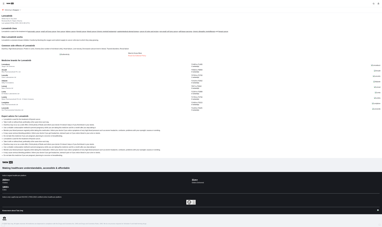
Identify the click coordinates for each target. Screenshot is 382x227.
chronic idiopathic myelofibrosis (204, 31)
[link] (10, 3)
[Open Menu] (4, 4)
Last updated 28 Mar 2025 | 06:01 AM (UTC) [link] (16, 23)
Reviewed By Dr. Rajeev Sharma (12, 21)
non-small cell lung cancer (168, 31)
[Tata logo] (4, 220)
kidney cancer (71, 31)
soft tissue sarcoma (185, 31)
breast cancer (223, 31)
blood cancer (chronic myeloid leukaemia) (101, 31)
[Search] (373, 4)
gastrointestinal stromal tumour (128, 31)
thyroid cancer (81, 31)
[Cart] (378, 4)
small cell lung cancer (48, 31)
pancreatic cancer (34, 31)
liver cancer (61, 31)
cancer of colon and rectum (149, 31)
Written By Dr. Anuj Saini (9, 18)
